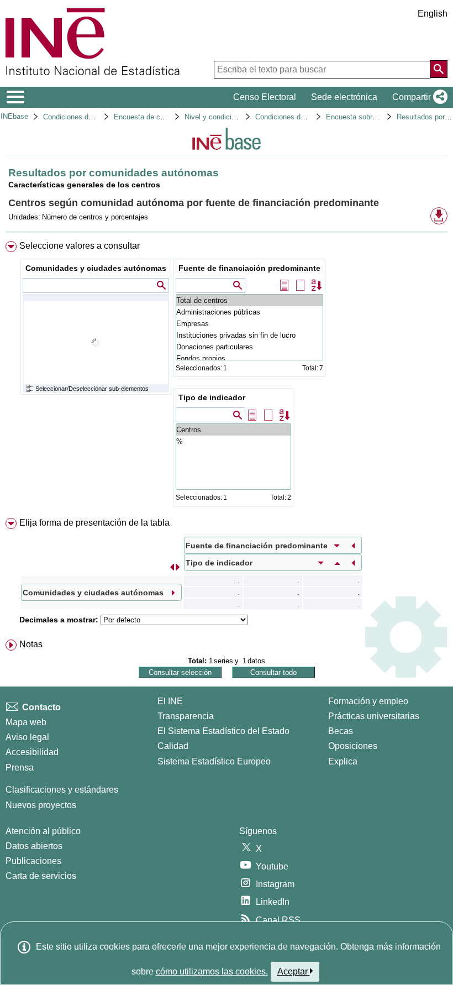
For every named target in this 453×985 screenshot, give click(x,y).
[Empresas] (249, 323)
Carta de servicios (41, 876)
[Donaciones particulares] (249, 347)
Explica (342, 761)
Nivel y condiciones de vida (228, 117)
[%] (233, 441)
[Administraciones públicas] (249, 312)
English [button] (432, 13)
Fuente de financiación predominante (249, 268)
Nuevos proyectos (41, 805)
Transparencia (185, 716)
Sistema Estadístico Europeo (214, 761)
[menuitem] (226, 376)
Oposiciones (352, 746)
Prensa (20, 767)
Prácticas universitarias (373, 716)
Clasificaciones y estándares (62, 789)
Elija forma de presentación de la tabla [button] (94, 522)
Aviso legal (27, 737)
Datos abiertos (34, 846)
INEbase (14, 116)
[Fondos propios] (249, 358)
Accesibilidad (32, 752)
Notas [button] (31, 644)
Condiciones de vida (75, 117)
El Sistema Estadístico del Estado (223, 731)
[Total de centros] (249, 300)
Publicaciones (33, 861)
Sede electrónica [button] (344, 97)
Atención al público (43, 831)
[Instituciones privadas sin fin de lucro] (249, 335)
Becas (340, 731)
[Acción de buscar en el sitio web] (438, 69)
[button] (417, 97)
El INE (170, 701)
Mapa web (26, 722)
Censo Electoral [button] (264, 97)
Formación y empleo (368, 701)
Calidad (172, 746)
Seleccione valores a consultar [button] (79, 245)
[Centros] (233, 430)
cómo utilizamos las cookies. (212, 971)
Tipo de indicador (211, 397)
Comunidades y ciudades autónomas (95, 268)
